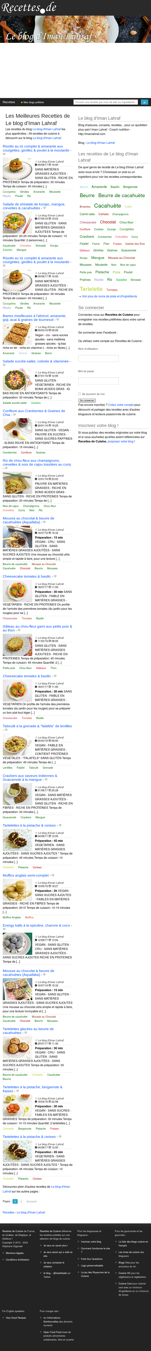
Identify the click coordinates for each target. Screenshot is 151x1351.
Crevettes (25, 245)
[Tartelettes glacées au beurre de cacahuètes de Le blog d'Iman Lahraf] (17, 1047)
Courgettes (9, 191)
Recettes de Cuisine (12, 1231)
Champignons (31, 506)
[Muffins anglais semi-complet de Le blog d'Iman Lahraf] (17, 889)
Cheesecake (10, 618)
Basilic (40, 618)
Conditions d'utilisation (17, 1259)
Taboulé (33, 767)
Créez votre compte (121, 405)
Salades (7, 250)
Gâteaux (41, 668)
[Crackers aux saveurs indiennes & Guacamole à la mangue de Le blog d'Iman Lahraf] (17, 794)
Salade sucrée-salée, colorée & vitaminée (36, 361)
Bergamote (24, 1128)
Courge (111, 229)
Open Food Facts (52, 1332)
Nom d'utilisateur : (88, 348)
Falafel (20, 767)
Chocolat (25, 568)
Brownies (85, 206)
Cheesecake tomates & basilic (27, 576)
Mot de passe (86, 371)
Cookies (98, 229)
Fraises (54, 1128)
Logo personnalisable (92, 1265)
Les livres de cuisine (129, 1252)
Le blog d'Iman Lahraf (47, 129)
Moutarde (55, 191)
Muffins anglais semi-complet (26, 875)
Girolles (24, 191)
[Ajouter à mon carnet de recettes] (4, 154)
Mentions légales (15, 1253)
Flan (106, 243)
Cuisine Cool (125, 1283)
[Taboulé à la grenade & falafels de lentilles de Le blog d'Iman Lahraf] (17, 744)
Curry (21, 510)
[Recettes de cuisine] (29, 7)
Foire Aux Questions (91, 1259)
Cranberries (10, 452)
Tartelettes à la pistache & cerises (29, 825)
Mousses (52, 568)
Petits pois (9, 668)
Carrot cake (87, 214)
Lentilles (7, 767)
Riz (29, 196)
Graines (36, 353)
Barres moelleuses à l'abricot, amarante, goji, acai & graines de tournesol (34, 318)
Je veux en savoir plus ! (55, 1245)
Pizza (116, 272)
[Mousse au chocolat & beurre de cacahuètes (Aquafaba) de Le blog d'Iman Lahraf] (17, 536)
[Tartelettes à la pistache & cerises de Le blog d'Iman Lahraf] (17, 839)
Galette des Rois (135, 243)
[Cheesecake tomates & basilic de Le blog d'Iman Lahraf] (17, 590)
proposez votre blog (121, 441)
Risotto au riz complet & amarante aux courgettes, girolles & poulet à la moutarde (36, 148)
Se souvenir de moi (93, 394)
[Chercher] (144, 102)
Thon (53, 668)
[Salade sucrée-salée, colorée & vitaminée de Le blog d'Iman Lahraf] (17, 379)
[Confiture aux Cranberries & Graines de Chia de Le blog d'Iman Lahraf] (17, 429)
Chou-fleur (50, 506)
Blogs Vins (124, 1262)
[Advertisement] (75, 70)
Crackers (26, 817)
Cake (128, 206)
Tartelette (8, 867)
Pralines (85, 279)
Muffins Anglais (12, 917)
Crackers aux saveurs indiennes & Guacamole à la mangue (30, 778)
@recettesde (60, 1273)
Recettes (9, 102)
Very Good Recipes (16, 1317)
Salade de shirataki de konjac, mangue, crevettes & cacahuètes (34, 206)
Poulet (19, 196)
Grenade (48, 767)
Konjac (54, 245)
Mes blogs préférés (33, 102)
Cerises (37, 867)
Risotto (7, 196)
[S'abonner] (36, 161)
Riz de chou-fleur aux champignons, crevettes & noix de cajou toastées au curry (37, 462)
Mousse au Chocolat (44, 564)
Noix (31, 510)
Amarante (39, 191)
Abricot (23, 353)
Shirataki (41, 245)
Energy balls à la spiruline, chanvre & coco (36, 925)
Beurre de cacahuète (15, 564)
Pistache (23, 867)
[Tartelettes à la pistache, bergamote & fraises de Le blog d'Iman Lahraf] (17, 1105)
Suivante (32, 1201)
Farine (96, 243)
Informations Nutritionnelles (51, 1319)
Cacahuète (9, 245)
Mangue (21, 250)
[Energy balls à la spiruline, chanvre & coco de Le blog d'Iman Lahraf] (17, 943)
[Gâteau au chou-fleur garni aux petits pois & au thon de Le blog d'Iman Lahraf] (17, 644)
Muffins (29, 917)
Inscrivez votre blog (91, 1241)
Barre (48, 353)
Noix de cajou (11, 506)
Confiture (26, 452)
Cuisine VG (124, 1273)
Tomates (27, 618)
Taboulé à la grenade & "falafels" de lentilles (37, 726)
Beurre (39, 568)
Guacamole (9, 817)
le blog (46, 1273)
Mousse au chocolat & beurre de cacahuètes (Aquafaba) (28, 520)
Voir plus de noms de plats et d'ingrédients (109, 296)
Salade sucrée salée (15, 403)
